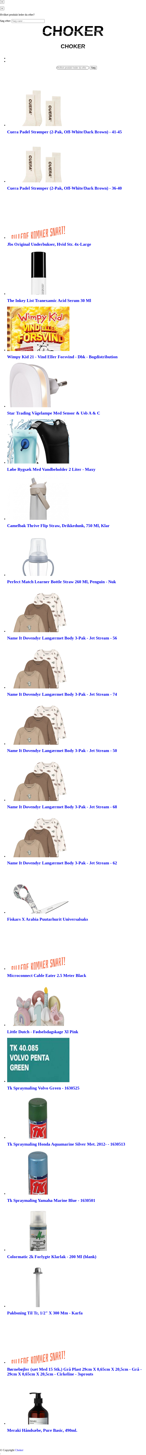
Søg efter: (5, 20)
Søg (93, 67)
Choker (19, 1450)
